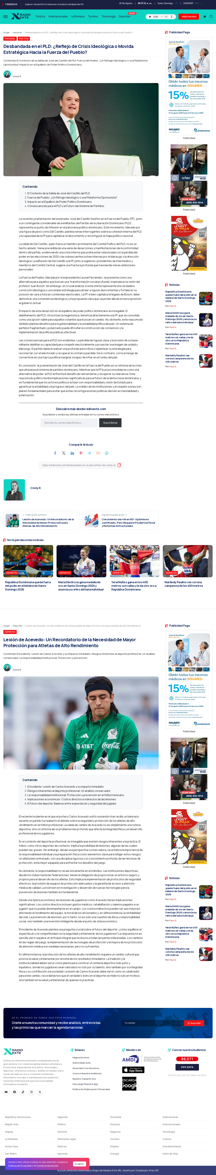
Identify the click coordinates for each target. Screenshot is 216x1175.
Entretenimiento (172, 1146)
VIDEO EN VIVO (189, 16)
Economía (115, 1117)
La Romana (11, 1139)
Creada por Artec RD (147, 1170)
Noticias (62, 1146)
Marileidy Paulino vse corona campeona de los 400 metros (179, 358)
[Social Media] (6, 1092)
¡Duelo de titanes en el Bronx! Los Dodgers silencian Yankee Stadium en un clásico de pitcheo (67, 4)
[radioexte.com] (21, 16)
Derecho (62, 1131)
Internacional (170, 1117)
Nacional (63, 1153)
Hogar (6, 32)
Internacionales (171, 1124)
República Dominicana (18, 1117)
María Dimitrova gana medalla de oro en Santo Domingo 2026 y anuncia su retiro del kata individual (181, 317)
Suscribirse (110, 423)
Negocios (115, 1131)
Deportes (18, 625)
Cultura (167, 1139)
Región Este (11, 1124)
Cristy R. (17, 76)
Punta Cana (11, 1146)
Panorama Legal (67, 1139)
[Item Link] (206, 298)
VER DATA (187, 1067)
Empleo (114, 1146)
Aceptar (79, 1163)
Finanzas (115, 1124)
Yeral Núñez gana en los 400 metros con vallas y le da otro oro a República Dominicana (181, 339)
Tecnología (169, 1131)
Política (62, 1124)
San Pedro (11, 1153)
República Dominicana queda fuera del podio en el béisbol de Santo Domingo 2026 (180, 296)
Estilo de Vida (170, 1153)
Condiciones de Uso (47, 1165)
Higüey (9, 1131)
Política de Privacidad (19, 1165)
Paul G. (173, 305)
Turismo (114, 1139)
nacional (17, 32)
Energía (114, 1153)
